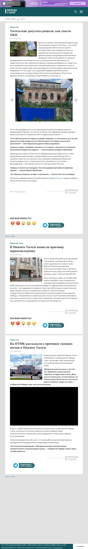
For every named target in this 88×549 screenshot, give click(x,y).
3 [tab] (46, 122)
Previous (12, 100)
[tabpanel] (44, 100)
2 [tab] (43, 122)
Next (76, 100)
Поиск (75, 11)
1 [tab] (40, 122)
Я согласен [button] (80, 546)
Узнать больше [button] (57, 547)
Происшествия (16, 243)
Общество (14, 27)
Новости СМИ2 (10, 236)
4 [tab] (49, 122)
